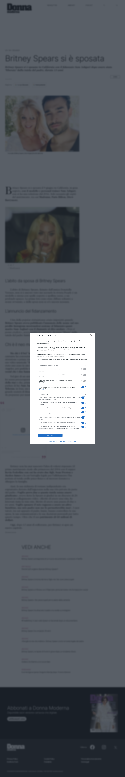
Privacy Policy (72, 441)
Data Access (62, 441)
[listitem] (62, 365)
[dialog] (62, 388)
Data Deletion (53, 441)
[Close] (92, 336)
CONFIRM (50, 435)
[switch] (83, 369)
